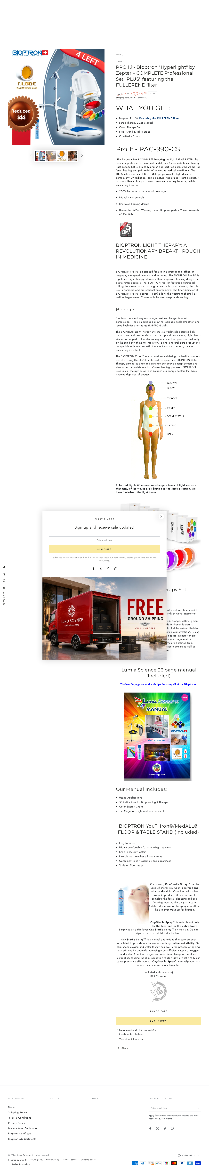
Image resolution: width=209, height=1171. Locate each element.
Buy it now (158, 1020)
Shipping (120, 97)
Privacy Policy (16, 1123)
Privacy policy (52, 1159)
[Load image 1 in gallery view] (40, 156)
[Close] (161, 516)
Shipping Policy (17, 1112)
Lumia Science (23, 1155)
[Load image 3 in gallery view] (62, 156)
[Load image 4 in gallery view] (72, 156)
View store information (131, 1039)
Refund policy (36, 1159)
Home (118, 54)
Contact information (21, 1164)
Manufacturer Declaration (23, 1128)
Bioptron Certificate (20, 1133)
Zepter (119, 61)
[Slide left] (30, 156)
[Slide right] (82, 156)
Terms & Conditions (19, 1118)
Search (12, 1107)
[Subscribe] (199, 1108)
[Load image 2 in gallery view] (51, 156)
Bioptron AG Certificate (22, 1139)
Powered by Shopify (17, 1160)
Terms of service (70, 1159)
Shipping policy (88, 1159)
